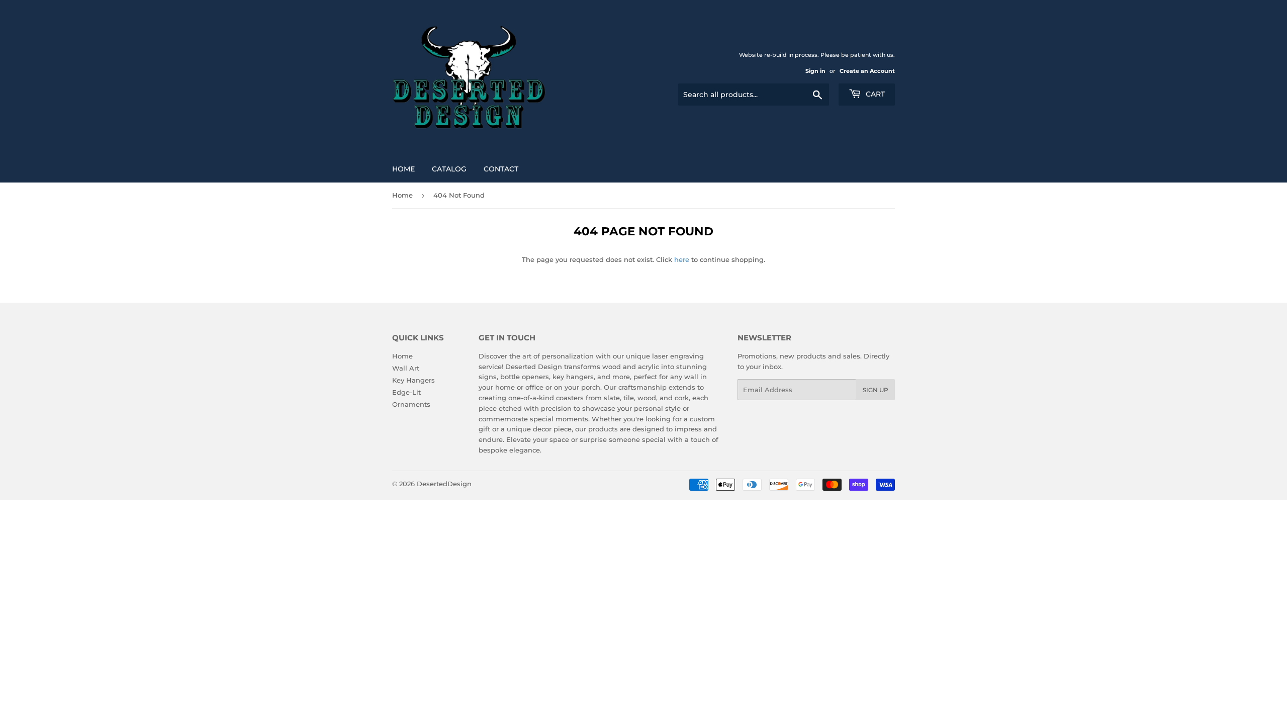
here (681, 259)
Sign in (815, 70)
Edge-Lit (406, 392)
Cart (874, 94)
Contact (501, 168)
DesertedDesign (444, 484)
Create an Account (867, 70)
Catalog (449, 168)
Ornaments (411, 404)
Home (403, 168)
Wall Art (405, 368)
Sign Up (875, 390)
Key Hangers (413, 380)
